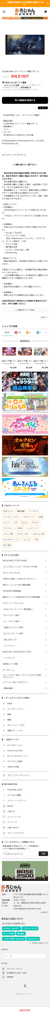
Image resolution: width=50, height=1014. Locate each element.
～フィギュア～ (9, 658)
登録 (43, 854)
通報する (44, 317)
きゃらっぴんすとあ (11, 573)
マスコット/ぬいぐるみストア (15, 682)
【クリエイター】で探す (13, 633)
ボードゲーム (8, 670)
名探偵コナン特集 (10, 664)
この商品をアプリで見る (25, 310)
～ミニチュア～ (9, 646)
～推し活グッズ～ (10, 640)
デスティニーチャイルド (13, 603)
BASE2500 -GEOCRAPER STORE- (17, 652)
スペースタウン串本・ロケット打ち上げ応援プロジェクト (22, 676)
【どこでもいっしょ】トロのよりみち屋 (21, 567)
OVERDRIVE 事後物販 (12, 591)
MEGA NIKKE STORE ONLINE (15, 561)
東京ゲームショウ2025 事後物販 (17, 585)
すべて (7, 332)
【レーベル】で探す (11, 621)
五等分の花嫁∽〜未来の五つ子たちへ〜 (21, 579)
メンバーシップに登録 (11, 85)
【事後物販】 (8, 688)
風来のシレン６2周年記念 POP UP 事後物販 (21, 597)
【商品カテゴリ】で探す (13, 627)
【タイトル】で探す (11, 615)
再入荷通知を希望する (25, 100)
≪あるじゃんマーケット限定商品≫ (18, 609)
